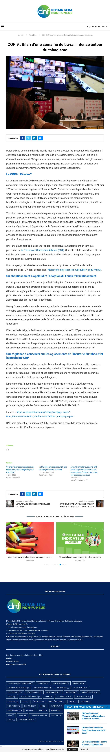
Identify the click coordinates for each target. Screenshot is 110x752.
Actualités (32, 35)
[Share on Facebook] (22, 138)
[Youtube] (99, 26)
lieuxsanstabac (83, 697)
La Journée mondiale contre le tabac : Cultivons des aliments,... (94, 745)
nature (73, 701)
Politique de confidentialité (16, 664)
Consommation (15, 692)
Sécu (11, 715)
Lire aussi (84, 749)
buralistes (43, 683)
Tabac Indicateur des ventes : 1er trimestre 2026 (80, 557)
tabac (22, 715)
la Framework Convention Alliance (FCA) (42, 250)
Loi (25, 701)
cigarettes (78, 683)
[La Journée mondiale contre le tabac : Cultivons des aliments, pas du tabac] (73, 745)
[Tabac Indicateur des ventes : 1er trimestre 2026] (80, 538)
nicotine (85, 701)
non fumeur (30, 706)
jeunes (48, 697)
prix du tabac (15, 710)
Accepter (72, 749)
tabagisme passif (39, 715)
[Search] (107, 26)
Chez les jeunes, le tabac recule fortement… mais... (30, 557)
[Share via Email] (40, 138)
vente (11, 720)
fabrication (71, 692)
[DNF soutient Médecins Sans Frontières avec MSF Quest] (73, 730)
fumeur (12, 697)
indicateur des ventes (30, 697)
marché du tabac (57, 701)
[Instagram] (93, 26)
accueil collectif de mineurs (20, 683)
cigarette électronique (18, 688)
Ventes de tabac (26, 720)
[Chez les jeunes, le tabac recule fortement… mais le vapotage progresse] (30, 538)
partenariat (57, 706)
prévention (57, 710)
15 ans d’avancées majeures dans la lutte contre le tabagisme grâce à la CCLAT (20, 469)
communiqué (63, 688)
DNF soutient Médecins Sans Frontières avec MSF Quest (93, 730)
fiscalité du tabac (90, 692)
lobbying (13, 701)
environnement (53, 692)
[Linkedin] (96, 26)
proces (30, 710)
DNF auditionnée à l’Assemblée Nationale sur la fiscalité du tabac (93, 716)
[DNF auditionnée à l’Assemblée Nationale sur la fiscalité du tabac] (73, 716)
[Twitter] (90, 26)
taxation (56, 715)
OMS (43, 706)
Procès (43, 710)
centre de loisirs (61, 683)
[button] (10, 543)
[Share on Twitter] (28, 138)
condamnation (80, 688)
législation (38, 701)
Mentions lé (10, 661)
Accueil (20, 35)
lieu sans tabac (64, 697)
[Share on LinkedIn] (34, 138)
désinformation (34, 692)
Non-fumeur (14, 706)
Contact (9, 658)
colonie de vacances (43, 688)
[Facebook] (87, 26)
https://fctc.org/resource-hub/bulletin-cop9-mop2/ (74, 269)
